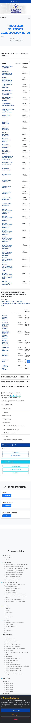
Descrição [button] (18, 63)
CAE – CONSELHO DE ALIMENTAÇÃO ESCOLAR (17, 652)
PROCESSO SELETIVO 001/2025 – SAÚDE (15, 601)
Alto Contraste (16, 466)
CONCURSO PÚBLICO (11, 592)
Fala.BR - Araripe (10, 643)
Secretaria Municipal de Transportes (14, 566)
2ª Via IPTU (8, 628)
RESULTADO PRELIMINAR (5, 354)
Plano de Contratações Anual (13, 646)
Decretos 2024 (9, 687)
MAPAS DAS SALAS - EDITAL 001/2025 (7, 163)
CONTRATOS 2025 (10, 639)
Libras (16, 473)
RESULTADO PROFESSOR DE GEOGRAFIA (6, 146)
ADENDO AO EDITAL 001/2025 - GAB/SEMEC (7, 86)
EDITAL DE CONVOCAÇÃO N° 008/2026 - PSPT (7, 283)
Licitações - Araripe (10, 433)
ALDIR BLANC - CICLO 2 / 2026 (13, 588)
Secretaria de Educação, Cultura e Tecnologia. (17, 564)
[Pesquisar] (16, 1)
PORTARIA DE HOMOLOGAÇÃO (6, 169)
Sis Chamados (9, 612)
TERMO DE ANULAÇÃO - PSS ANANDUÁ (5, 367)
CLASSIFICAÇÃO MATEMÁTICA (6, 192)
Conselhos (7, 419)
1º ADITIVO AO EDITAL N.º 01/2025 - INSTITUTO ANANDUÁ (5, 325)
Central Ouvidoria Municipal (12, 641)
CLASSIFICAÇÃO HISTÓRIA (6, 187)
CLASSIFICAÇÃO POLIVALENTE (6, 198)
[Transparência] (11, 1)
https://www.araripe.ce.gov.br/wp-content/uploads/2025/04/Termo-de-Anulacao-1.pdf (15, 303)
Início (2, 37)
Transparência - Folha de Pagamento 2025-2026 (17, 666)
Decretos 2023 (9, 689)
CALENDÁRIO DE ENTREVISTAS (5, 349)
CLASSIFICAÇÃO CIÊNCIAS (6, 175)
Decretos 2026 (9, 683)
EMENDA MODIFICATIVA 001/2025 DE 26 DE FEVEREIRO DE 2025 (7, 80)
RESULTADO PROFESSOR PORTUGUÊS (5, 134)
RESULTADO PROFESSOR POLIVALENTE (5, 122)
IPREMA (8, 637)
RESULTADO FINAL (5, 360)
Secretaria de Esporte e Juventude (14, 574)
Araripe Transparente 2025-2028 (13, 664)
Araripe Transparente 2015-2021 (13, 670)
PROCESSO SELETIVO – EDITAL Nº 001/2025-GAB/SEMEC (16, 596)
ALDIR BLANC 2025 (10, 590)
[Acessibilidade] (19, 1)
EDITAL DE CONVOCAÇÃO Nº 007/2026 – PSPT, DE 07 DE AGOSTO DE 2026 (7, 276)
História (7, 559)
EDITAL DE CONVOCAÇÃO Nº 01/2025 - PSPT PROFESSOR (7, 211)
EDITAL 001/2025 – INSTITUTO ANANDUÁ (15, 594)
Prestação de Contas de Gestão (13, 644)
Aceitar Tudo (16, 710)
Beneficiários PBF (10, 672)
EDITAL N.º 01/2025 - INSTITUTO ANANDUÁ (5, 318)
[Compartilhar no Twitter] (13, 395)
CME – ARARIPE (9, 654)
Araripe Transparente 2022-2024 (13, 668)
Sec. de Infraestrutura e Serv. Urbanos (15, 570)
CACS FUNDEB (9, 650)
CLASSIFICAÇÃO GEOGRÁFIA (6, 181)
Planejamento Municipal (11, 429)
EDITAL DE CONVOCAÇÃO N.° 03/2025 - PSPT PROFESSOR (7, 225)
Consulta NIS (9, 630)
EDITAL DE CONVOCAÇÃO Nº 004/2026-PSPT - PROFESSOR (7, 253)
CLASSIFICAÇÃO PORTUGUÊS (6, 204)
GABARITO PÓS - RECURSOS (6, 116)
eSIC (7, 632)
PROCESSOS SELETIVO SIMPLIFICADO (15, 599)
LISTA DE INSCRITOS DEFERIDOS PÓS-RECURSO (7, 99)
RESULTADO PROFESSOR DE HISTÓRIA (6, 152)
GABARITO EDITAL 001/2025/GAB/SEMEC (8, 104)
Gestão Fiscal (9, 656)
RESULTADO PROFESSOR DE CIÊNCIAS (6, 140)
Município (7, 409)
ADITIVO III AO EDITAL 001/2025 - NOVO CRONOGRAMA (7, 158)
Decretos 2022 (9, 691)
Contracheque (9, 624)
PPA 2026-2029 (9, 662)
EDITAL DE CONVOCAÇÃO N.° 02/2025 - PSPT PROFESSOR (7, 218)
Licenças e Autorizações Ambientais (14, 674)
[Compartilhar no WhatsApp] (19, 395)
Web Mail (8, 618)
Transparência (16, 455)
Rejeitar (16, 719)
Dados (6, 412)
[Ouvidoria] (13, 1)
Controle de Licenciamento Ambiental (15, 622)
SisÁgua (8, 610)
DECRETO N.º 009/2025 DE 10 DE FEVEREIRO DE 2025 (7, 73)
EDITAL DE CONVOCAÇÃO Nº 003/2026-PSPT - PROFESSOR (7, 246)
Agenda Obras (9, 616)
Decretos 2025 (9, 685)
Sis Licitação (8, 614)
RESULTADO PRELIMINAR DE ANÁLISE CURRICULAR (5, 343)
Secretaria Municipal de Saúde (13, 440)
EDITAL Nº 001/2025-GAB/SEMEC (7, 67)
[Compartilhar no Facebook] (10, 395)
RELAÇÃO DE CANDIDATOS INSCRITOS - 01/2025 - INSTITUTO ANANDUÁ (5, 334)
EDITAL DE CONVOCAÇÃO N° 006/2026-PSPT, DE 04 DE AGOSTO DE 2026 (7, 267)
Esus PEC (8, 608)
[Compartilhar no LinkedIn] (16, 395)
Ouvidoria (16, 452)
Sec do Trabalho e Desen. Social (13, 578)
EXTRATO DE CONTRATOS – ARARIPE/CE (15, 648)
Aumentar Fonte (16, 469)
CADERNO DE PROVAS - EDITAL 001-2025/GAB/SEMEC (8, 111)
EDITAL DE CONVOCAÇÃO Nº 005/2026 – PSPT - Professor (7, 260)
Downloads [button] (25, 63)
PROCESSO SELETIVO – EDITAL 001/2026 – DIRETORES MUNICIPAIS (15, 585)
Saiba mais (8, 495)
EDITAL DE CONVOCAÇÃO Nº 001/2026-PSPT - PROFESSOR (7, 232)
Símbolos (7, 422)
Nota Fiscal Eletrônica (11, 626)
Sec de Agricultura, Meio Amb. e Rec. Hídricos (17, 568)
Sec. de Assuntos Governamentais (14, 576)
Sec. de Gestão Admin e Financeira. (14, 572)
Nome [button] (4, 63)
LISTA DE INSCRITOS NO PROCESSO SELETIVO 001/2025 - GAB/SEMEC (7, 92)
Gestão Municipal (10, 558)
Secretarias (7, 415)
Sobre (6, 436)
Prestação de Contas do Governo (14, 426)
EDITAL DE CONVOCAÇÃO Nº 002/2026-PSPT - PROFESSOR (7, 239)
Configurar (16, 715)
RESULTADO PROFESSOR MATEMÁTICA (5, 128)
